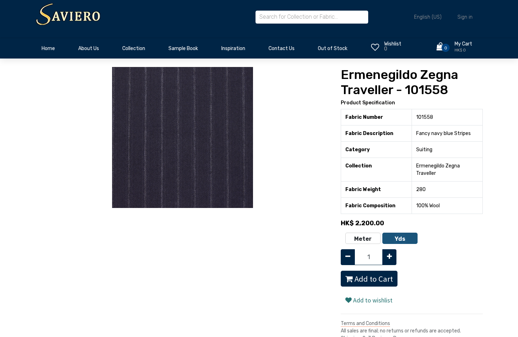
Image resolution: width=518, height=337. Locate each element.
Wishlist (392, 44)
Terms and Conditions (365, 323)
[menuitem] (48, 50)
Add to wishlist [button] (372, 300)
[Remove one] (348, 257)
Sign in (465, 17)
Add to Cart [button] (373, 279)
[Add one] (389, 257)
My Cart (463, 44)
